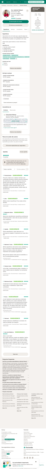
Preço (3, 449)
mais (4, 43)
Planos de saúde (27, 435)
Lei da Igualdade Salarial (7, 443)
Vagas (8, 439)
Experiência (6, 29)
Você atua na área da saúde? (35, 2)
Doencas (26, 440)
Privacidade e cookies (6, 432)
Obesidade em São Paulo (22, 401)
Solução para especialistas (7, 451)
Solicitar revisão (5, 192)
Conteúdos (4, 455)
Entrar (25, 2)
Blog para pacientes (28, 445)
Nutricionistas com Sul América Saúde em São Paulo (36, 407)
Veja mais (18, 355)
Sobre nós (4, 436)
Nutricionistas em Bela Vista (9, 398)
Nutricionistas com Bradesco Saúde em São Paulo (36, 399)
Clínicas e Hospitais (28, 433)
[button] (16, 21)
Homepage (4, 5)
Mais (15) (5, 408)
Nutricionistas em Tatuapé (8, 396)
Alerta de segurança (6, 458)
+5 (16, 58)
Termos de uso (5, 456)
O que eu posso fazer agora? (10, 127)
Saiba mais (20, 466)
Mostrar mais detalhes (16, 69)
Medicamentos (27, 438)
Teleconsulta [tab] (12, 110)
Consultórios (19, 29)
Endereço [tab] (5, 110)
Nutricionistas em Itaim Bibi (9, 406)
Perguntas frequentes (29, 442)
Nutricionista (9, 5)
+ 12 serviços (6, 98)
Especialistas (26, 432)
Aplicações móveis (28, 443)
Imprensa (4, 442)
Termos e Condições (6, 440)
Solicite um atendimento (38, 30)
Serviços (13, 29)
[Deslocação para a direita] (29, 29)
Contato (3, 438)
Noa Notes (5, 454)
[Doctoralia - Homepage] (3, 1)
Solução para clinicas (6, 452)
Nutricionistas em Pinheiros (9, 403)
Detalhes (8, 77)
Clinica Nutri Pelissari (11, 114)
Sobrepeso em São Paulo (22, 399)
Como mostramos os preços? (10, 102)
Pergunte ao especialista (29, 436)
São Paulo (12, 117)
